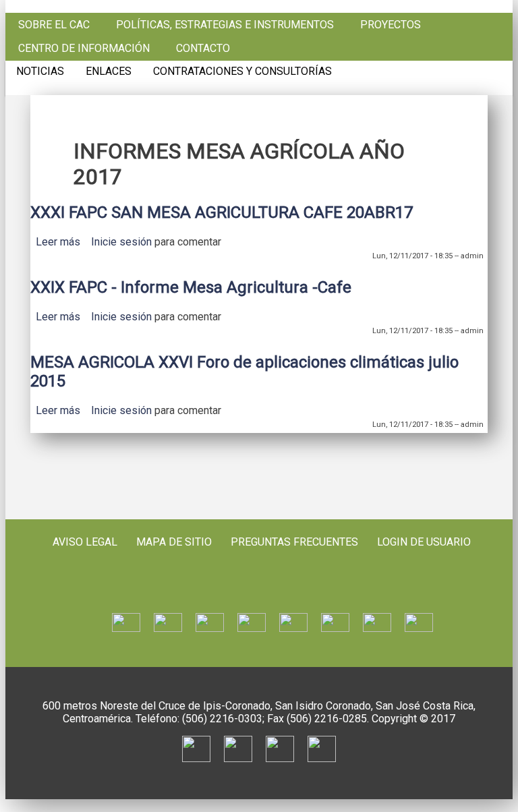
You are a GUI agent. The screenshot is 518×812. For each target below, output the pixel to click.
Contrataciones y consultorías (242, 71)
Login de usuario (424, 541)
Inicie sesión (121, 241)
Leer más (58, 241)
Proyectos (390, 25)
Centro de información (84, 48)
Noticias (40, 71)
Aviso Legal (85, 541)
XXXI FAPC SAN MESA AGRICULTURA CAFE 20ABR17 (221, 212)
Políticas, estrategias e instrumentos (225, 25)
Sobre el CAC (54, 25)
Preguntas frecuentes (294, 541)
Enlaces (109, 71)
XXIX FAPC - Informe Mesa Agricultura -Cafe (190, 287)
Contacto (203, 48)
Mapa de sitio (174, 541)
